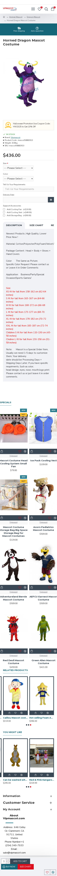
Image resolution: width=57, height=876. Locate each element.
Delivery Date (8, 195)
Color (5, 174)
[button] (26, 725)
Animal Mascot (15, 17)
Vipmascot (15, 137)
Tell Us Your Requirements (14, 184)
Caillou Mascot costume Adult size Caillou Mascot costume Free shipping (15, 717)
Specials (5, 402)
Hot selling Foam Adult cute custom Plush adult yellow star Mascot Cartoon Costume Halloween (41, 717)
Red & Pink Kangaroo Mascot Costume (41, 779)
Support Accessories (12, 206)
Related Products (15, 670)
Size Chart (36, 225)
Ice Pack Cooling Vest (43, 460)
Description (14, 225)
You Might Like (12, 732)
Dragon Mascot (33, 17)
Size (4, 163)
